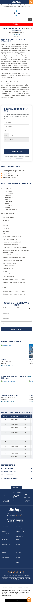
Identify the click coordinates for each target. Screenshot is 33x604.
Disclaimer (27, 577)
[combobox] (6, 135)
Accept (16, 600)
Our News (18, 557)
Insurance (4, 555)
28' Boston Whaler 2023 (9, 396)
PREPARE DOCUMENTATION (9, 478)
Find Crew (18, 544)
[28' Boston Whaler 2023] (13, 387)
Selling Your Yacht (5, 557)
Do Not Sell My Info (20, 578)
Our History (18, 552)
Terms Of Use (12, 577)
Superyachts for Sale (6, 542)
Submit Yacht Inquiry (16, 152)
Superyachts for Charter (6, 544)
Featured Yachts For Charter (21, 533)
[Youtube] (8, 572)
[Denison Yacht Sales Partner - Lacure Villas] (6, 501)
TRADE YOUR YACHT (7, 475)
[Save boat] (31, 7)
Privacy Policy (19, 158)
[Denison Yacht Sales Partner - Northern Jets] (6, 495)
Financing (4, 552)
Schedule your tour (16, 329)
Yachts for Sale (5, 528)
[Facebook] (11, 572)
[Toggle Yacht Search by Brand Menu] (31, 2)
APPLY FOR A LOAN (7, 468)
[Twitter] (24, 572)
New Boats (4, 531)
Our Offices (18, 555)
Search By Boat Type (6, 533)
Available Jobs (18, 542)
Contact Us (18, 562)
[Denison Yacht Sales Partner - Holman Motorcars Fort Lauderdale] (27, 495)
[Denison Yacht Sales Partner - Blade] (16, 501)
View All (29, 342)
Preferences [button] (8, 595)
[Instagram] (14, 572)
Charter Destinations (20, 536)
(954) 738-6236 (19, 515)
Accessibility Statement (8, 578)
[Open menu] (2, 2)
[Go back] (2, 6)
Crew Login (18, 546)
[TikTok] (21, 572)
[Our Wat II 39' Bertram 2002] (13, 351)
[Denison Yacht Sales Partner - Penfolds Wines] (16, 495)
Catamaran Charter (20, 531)
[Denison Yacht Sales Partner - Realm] (27, 501)
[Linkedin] (18, 572)
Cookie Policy (20, 577)
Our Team (18, 560)
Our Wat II (4, 359)
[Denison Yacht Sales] (15, 510)
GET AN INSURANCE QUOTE (9, 472)
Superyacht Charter (20, 528)
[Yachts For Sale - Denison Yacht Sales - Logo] (16, 2)
